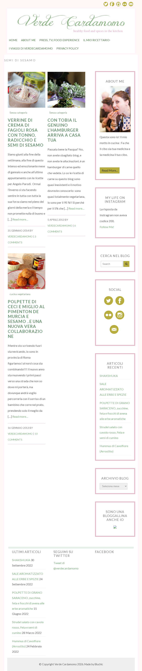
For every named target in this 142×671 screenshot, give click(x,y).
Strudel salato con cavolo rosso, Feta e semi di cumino (112, 432)
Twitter (106, 4)
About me (28, 40)
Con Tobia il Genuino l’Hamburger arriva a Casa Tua (64, 130)
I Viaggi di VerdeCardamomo (31, 48)
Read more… (20, 219)
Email (131, 4)
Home (13, 40)
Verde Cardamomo (66, 664)
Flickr (124, 4)
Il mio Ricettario (96, 40)
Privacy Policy (67, 48)
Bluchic (99, 664)
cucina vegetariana (20, 294)
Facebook (112, 4)
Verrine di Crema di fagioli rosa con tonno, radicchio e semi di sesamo (25, 132)
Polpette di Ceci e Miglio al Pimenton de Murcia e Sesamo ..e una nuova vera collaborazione (26, 319)
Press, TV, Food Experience (59, 40)
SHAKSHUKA (109, 375)
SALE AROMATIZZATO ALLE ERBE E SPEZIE (113, 389)
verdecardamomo (20, 236)
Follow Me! (107, 227)
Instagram (118, 4)
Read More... (110, 170)
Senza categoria (18, 112)
